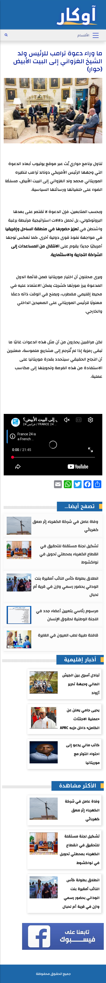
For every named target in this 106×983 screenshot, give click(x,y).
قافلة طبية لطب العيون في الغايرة (68, 635)
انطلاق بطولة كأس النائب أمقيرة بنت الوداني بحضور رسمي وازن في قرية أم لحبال (65, 586)
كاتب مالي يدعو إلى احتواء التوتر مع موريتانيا (83, 754)
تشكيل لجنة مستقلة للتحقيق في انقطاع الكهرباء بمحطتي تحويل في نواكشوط (68, 554)
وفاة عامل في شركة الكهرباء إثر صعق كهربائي (65, 525)
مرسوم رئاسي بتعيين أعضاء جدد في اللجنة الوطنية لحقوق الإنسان (67, 615)
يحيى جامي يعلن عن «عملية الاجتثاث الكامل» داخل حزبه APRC (80, 719)
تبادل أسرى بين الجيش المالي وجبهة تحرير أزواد (81, 684)
